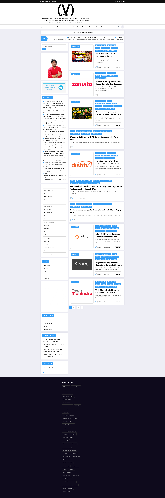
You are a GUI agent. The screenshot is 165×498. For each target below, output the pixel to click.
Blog (45, 193)
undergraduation (75, 466)
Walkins (46, 251)
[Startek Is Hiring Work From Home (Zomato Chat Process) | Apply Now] (82, 84)
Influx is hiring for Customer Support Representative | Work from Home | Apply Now (108, 235)
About (74, 27)
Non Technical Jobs (48, 231)
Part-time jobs (47, 238)
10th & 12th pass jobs (94, 39)
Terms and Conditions (82, 27)
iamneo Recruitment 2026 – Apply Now (53, 179)
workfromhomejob (76, 475)
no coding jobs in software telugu (69, 431)
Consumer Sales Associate (68, 396)
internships (101, 131)
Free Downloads (47, 209)
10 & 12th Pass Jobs (48, 187)
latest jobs (69, 39)
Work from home (48, 323)
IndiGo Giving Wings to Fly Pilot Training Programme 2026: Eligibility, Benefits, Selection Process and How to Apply (53, 153)
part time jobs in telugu (67, 447)
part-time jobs (117, 106)
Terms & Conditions (49, 371)
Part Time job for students (68, 437)
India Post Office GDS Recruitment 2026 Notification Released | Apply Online (60, 38)
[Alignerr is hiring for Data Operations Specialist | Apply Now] (82, 264)
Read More (118, 67)
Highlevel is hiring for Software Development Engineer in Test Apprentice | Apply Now (96, 187)
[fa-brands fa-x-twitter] (117, 1)
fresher (95, 131)
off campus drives (85, 133)
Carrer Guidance (48, 329)
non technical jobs (75, 39)
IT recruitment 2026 (67, 421)
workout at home (66, 491)
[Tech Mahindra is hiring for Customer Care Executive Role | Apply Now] (82, 291)
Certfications (47, 265)
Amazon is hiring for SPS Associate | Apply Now (55, 148)
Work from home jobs (49, 254)
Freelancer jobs (74, 409)
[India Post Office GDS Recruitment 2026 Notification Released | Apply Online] (82, 56)
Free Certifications (48, 206)
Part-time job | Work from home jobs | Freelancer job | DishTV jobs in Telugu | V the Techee (108, 162)
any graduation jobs (76, 386)
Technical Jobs (47, 275)
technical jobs (99, 108)
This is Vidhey (66, 466)
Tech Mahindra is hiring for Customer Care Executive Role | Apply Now (107, 291)
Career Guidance (48, 196)
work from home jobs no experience (70, 485)
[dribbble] (119, 1)
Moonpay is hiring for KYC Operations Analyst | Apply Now (94, 138)
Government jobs (64, 39)
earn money (65, 409)
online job (65, 434)
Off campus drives (48, 235)
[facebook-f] (115, 1)
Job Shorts (46, 225)
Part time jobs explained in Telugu (69, 444)
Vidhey (99, 95)
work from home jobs (83, 39)
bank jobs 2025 (66, 390)
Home (58, 27)
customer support (66, 402)
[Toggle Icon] (42, 27)
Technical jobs (47, 244)
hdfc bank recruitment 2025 (68, 415)
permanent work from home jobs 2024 (70, 453)
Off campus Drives (48, 272)
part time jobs (74, 440)
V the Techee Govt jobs (67, 472)
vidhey (99, 67)
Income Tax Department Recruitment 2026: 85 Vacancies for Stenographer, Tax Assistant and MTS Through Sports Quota (54, 159)
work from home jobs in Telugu (69, 482)
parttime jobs (65, 440)
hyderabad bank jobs (67, 418)
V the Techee (71, 469)
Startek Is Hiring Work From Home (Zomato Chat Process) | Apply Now (107, 38)
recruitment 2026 (76, 456)
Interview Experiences (49, 222)
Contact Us (91, 27)
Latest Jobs (46, 228)
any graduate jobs (101, 39)
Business (108, 103)
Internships (46, 219)
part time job (72, 434)
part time (46, 326)
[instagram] (121, 1)
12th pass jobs (66, 386)
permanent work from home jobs (69, 450)
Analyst (109, 100)
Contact (46, 199)
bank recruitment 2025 (67, 393)
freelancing (65, 412)
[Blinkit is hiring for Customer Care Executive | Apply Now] (82, 113)
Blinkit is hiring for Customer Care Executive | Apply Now (108, 113)
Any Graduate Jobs (48, 190)
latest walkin (76, 428)
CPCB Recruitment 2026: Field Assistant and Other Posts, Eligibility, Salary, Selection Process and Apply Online (54, 127)
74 (78, 307)
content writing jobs (67, 399)
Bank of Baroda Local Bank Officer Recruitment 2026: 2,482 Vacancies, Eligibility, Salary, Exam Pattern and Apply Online (54, 144)
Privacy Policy (99, 27)
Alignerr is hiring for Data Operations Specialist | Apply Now (108, 263)
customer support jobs (67, 405)
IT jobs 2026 (77, 418)
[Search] (118, 27)
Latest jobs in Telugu (67, 428)
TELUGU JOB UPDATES (67, 463)
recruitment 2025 (66, 456)
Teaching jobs (66, 459)
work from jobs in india (67, 488)
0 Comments (107, 67)
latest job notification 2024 (68, 424)
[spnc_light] (122, 27)
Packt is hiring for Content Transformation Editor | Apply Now (95, 211)
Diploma (58, 39)
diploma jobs (77, 405)
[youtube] (124, 1)
